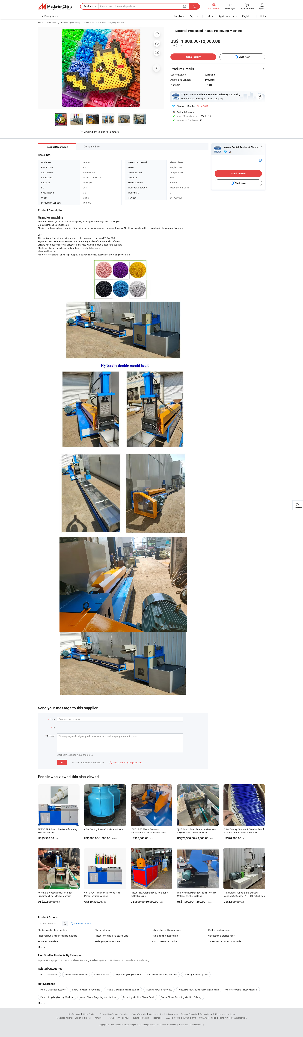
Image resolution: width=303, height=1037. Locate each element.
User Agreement (169, 1024)
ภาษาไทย (203, 1017)
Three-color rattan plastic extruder (225, 941)
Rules (263, 16)
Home (40, 22)
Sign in (262, 8)
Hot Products (74, 1014)
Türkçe (213, 1017)
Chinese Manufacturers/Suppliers (114, 1014)
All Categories (49, 16)
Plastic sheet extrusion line (164, 941)
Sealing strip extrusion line (107, 941)
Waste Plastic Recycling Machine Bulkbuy (181, 997)
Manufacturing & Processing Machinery (63, 22)
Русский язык (123, 1017)
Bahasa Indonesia (239, 1017)
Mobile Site (220, 1014)
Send (61, 762)
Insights (231, 1014)
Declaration (184, 1024)
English (78, 1017)
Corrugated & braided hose (221, 935)
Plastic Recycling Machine (113, 22)
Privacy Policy (198, 1024)
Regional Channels (189, 1014)
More (40, 1003)
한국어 (177, 1017)
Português (99, 1017)
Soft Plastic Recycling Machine (162, 974)
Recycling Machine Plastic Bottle (139, 997)
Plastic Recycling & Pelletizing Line (111, 935)
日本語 (186, 1017)
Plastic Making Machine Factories (123, 989)
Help (209, 16)
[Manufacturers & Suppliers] (55, 6)
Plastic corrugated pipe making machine (57, 935)
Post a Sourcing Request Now (125, 762)
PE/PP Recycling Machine (128, 974)
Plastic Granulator (49, 974)
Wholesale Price (156, 1014)
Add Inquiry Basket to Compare (101, 132)
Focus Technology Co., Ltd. (131, 1024)
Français (110, 1017)
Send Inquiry (193, 56)
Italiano (136, 1017)
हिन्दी (194, 1017)
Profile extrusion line (48, 941)
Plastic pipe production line (165, 935)
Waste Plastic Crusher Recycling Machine (199, 989)
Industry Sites (172, 1014)
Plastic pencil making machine (52, 930)
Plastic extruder (102, 930)
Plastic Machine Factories (52, 989)
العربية (168, 1017)
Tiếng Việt (223, 1017)
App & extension (227, 16)
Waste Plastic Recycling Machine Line (98, 997)
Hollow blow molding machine (166, 930)
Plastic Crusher (101, 974)
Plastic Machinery (91, 22)
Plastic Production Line (76, 974)
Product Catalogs (82, 923)
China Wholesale (138, 1014)
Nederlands (157, 1017)
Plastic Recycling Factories (159, 989)
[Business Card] (260, 160)
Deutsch (145, 1017)
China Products (89, 1014)
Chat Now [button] (244, 56)
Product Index (206, 1014)
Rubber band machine (219, 930)
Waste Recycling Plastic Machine (241, 989)
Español (87, 1017)
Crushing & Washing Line (196, 974)
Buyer (193, 16)
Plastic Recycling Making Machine (56, 997)
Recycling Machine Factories (86, 989)
